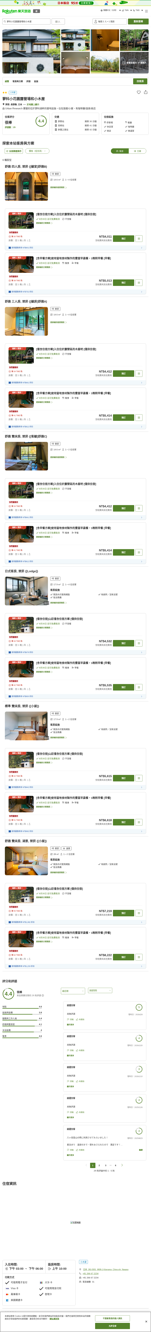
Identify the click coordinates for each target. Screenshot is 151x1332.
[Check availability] (138, 238)
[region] (75, 1322)
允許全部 (112, 1326)
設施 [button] (36, 81)
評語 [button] (28, 81)
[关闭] (146, 1321)
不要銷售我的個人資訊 (112, 1318)
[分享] (146, 92)
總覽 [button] (7, 81)
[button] (16, 11)
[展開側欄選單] (146, 11)
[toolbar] (71, 21)
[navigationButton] (86, 1165)
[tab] (120, 151)
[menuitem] (111, 10)
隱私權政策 (54, 1319)
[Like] (139, 92)
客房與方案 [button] (18, 81)
